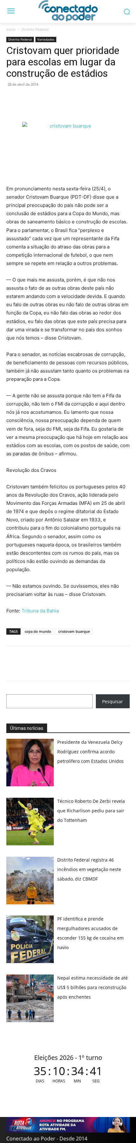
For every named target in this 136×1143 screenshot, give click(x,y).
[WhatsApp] (12, 98)
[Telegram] (56, 98)
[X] (41, 98)
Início (10, 29)
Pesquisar (112, 701)
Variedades (45, 39)
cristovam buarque (74, 631)
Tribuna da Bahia (40, 611)
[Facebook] (27, 98)
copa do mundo (38, 631)
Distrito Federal (35, 29)
